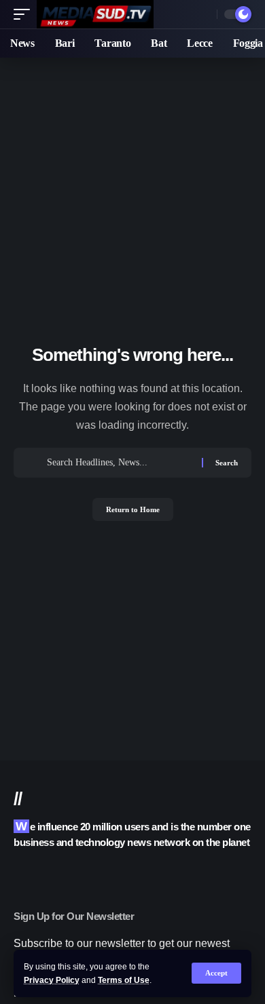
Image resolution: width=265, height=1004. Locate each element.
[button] (216, 973)
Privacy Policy (52, 980)
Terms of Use (123, 980)
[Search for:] (119, 463)
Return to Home (133, 509)
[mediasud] (95, 14)
